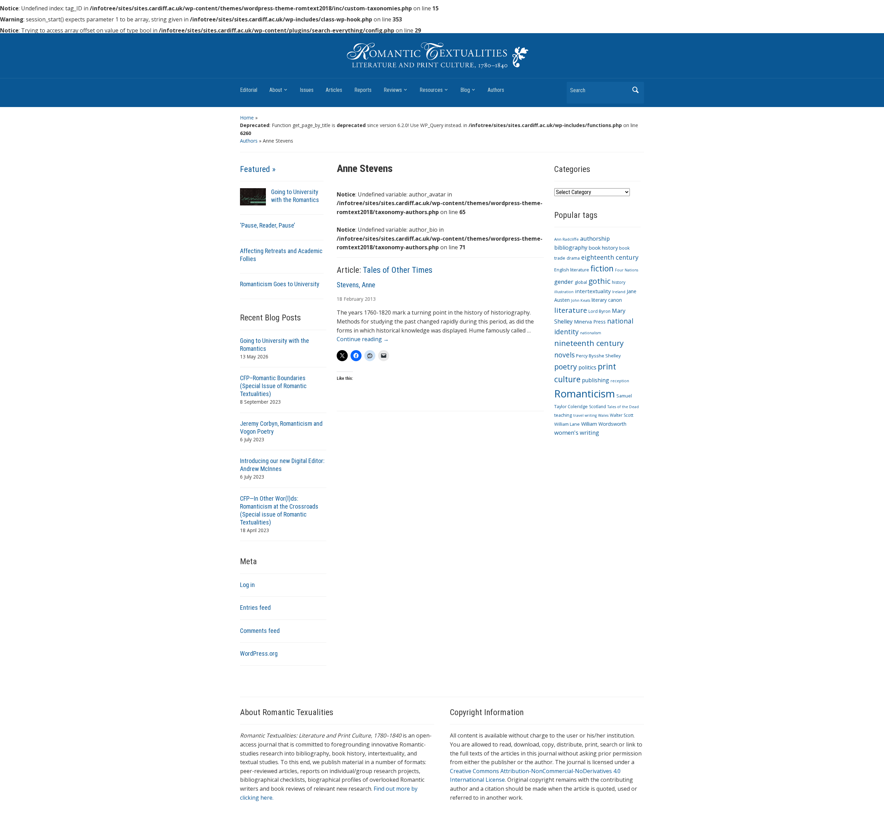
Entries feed (255, 607)
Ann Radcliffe (566, 239)
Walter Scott (621, 415)
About (275, 90)
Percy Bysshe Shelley (598, 356)
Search (635, 90)
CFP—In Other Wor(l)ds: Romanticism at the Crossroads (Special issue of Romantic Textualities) (279, 510)
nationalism (590, 332)
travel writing (585, 415)
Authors (496, 90)
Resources (431, 90)
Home (247, 117)
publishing (595, 380)
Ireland (618, 291)
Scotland (597, 407)
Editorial (248, 90)
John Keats (580, 300)
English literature (571, 270)
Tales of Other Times (397, 270)
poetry (565, 367)
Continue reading (363, 339)
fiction (602, 268)
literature (570, 310)
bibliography (570, 247)
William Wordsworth (603, 424)
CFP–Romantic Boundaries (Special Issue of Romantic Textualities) (273, 385)
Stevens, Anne (356, 285)
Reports (363, 90)
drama (573, 258)
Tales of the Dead (623, 406)
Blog (465, 90)
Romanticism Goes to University (279, 284)
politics (587, 367)
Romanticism (584, 394)
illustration (564, 291)
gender (563, 282)
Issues (307, 90)
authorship (595, 238)
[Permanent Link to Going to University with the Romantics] (253, 196)
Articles (334, 90)
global (581, 282)
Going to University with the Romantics (295, 195)
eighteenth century (609, 257)
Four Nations (626, 270)
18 (339, 299)
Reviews (393, 90)
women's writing (576, 432)
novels (564, 354)
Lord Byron (599, 311)
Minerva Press (590, 321)
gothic (599, 281)
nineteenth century (589, 343)
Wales (603, 415)
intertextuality (593, 291)
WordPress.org (259, 653)
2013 (370, 299)
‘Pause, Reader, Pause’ (267, 225)
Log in (247, 584)
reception (620, 380)
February (353, 299)
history (618, 282)
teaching (563, 415)
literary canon (607, 300)
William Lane (567, 424)
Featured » (258, 169)
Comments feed (260, 630)
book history (603, 247)
